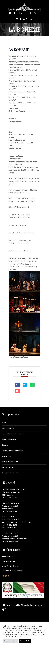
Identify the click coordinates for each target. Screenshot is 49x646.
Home (4, 423)
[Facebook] (21, 19)
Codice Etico (6, 456)
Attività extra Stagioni (10, 566)
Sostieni (5, 445)
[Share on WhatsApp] (32, 385)
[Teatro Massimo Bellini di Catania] (24, 8)
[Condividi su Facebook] (17, 385)
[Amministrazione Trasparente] (23, 590)
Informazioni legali (9, 439)
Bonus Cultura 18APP (10, 462)
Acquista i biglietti (8, 467)
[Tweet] (25, 385)
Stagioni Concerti (9, 561)
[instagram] (27, 19)
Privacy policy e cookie (10, 473)
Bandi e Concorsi (8, 428)
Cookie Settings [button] (10, 641)
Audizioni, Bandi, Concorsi (12, 571)
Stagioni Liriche (8, 557)
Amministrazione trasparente (12, 434)
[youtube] (24, 19)
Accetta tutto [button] (25, 641)
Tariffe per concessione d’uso (12, 450)
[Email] (17, 391)
